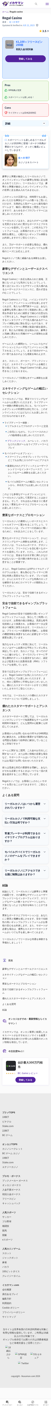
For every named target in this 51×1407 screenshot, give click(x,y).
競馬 (4, 1230)
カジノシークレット (12, 1148)
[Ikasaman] (14, 4)
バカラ (5, 1266)
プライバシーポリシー (13, 1312)
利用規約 (6, 1303)
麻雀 (4, 1262)
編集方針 (6, 1298)
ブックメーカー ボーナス (15, 1180)
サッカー (6, 1216)
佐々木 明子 (14, 21)
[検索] (36, 4)
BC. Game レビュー (28, 1073)
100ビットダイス (11, 1271)
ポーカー (46, 1405)
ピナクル (6, 1121)
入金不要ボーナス (32, 1405)
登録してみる (25, 58)
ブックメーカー (7, 1405)
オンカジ (20, 1405)
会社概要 (6, 1289)
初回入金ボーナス (11, 1194)
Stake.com (8, 1126)
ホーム (5, 11)
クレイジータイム (11, 1275)
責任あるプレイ (10, 1294)
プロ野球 (6, 1221)
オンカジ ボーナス (11, 1185)
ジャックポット (10, 1257)
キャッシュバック (11, 1203)
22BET (5, 1130)
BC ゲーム (7, 1135)
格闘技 (5, 1226)
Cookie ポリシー (10, 1307)
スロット (6, 1253)
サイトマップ (9, 1316)
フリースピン (9, 1198)
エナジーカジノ (10, 1167)
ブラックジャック (16, 440)
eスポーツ (7, 1239)
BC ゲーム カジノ (11, 1153)
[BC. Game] (11, 1066)
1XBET (5, 1117)
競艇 (4, 1235)
